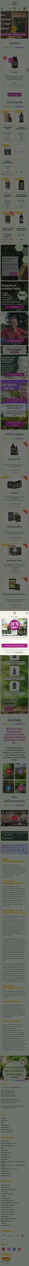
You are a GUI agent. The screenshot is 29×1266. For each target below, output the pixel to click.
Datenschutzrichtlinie (19, 652)
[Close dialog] (27, 613)
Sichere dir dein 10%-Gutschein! (14, 645)
